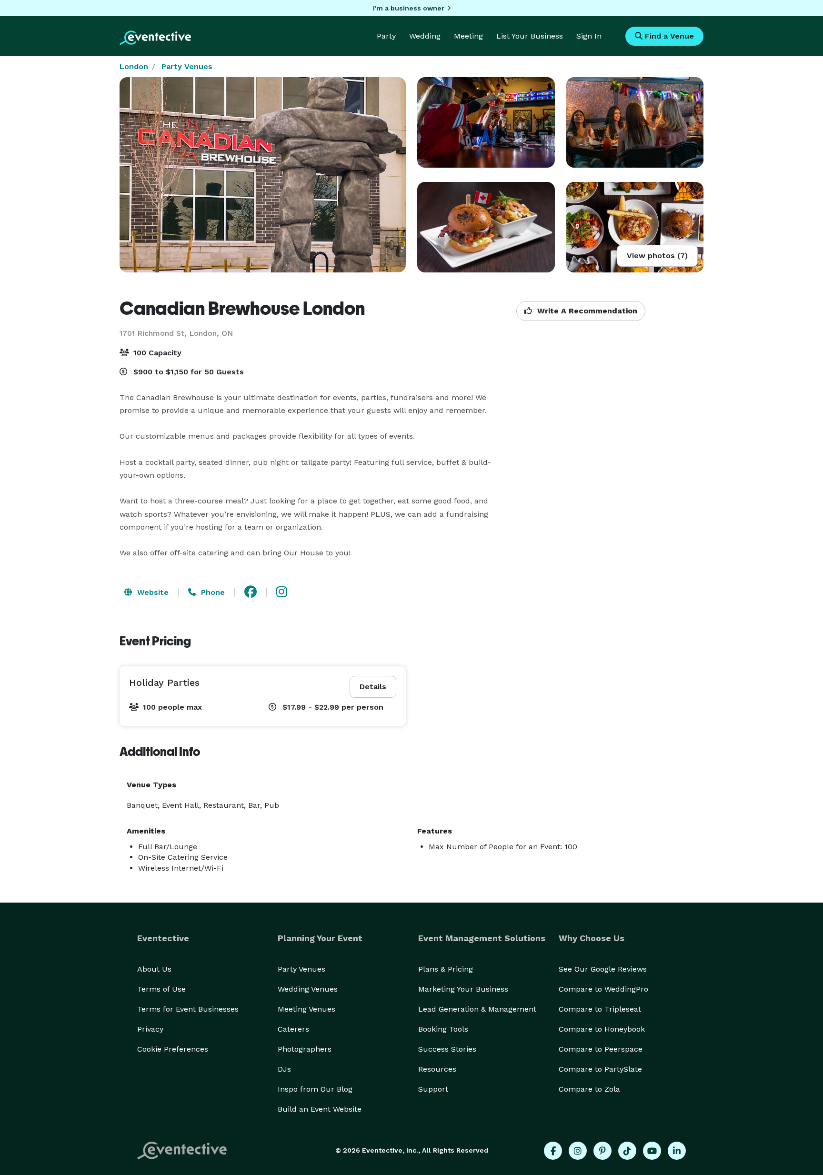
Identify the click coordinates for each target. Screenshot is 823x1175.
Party (386, 35)
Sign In (589, 35)
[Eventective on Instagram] (578, 1151)
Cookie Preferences (172, 1049)
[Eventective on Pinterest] (602, 1151)
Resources (437, 1069)
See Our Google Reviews (603, 969)
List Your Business (529, 35)
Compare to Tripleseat (600, 1009)
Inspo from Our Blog (315, 1089)
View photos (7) (657, 255)
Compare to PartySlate (600, 1069)
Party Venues (186, 66)
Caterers (293, 1029)
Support (433, 1089)
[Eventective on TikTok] (627, 1151)
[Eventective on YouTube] (652, 1151)
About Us (154, 969)
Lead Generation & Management (477, 1009)
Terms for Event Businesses (188, 1009)
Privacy (150, 1029)
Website (152, 592)
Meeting (468, 35)
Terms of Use (161, 989)
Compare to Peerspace (600, 1049)
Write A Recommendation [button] (586, 310)
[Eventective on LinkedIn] (677, 1151)
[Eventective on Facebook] (553, 1151)
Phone (212, 592)
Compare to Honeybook (602, 1029)
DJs (284, 1069)
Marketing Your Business (463, 989)
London (134, 66)
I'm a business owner (408, 8)
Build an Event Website (319, 1109)
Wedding (425, 35)
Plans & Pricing (445, 969)
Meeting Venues (306, 1009)
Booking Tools (443, 1029)
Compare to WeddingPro (603, 989)
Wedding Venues (308, 989)
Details (373, 686)
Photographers (304, 1049)
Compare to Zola (589, 1089)
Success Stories (447, 1049)
